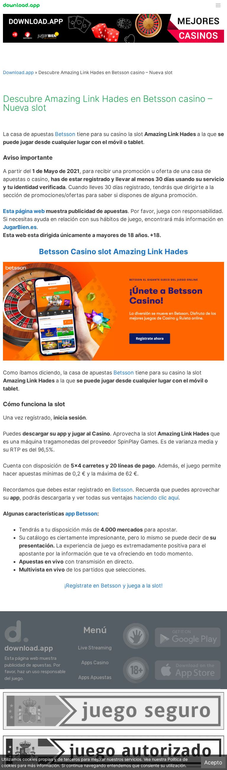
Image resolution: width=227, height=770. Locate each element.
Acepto (213, 762)
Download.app (18, 72)
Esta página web (24, 211)
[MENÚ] (221, 5)
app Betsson (81, 513)
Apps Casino (94, 662)
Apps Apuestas (94, 677)
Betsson (65, 134)
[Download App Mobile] (23, 5)
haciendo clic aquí (156, 497)
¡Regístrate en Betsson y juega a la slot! (113, 585)
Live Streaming (95, 648)
